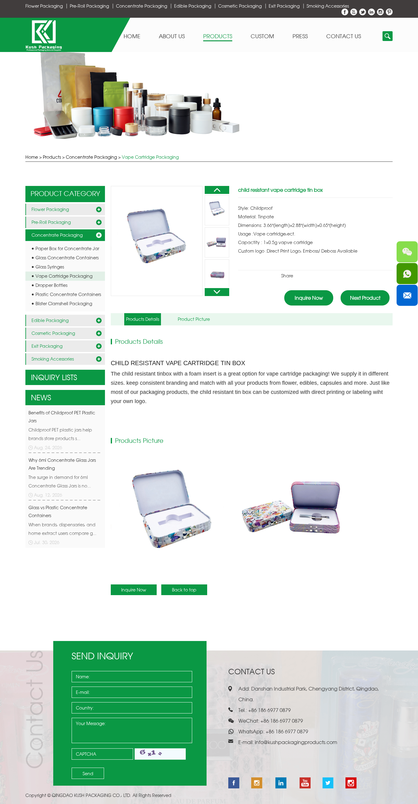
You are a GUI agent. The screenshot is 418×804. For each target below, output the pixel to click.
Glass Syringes (49, 266)
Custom (262, 36)
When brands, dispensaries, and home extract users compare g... (62, 529)
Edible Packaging (192, 6)
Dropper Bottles (51, 285)
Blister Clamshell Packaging (63, 303)
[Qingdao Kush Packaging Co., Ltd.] (43, 49)
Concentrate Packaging (141, 6)
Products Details (142, 319)
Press (300, 36)
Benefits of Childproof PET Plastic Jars (61, 416)
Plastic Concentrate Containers (68, 294)
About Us (172, 36)
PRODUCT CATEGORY (65, 193)
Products (217, 36)
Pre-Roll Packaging (89, 6)
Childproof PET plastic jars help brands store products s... (60, 434)
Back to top (184, 589)
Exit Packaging (284, 6)
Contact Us (343, 36)
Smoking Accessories (328, 6)
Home (132, 36)
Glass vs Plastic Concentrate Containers (57, 511)
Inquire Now (309, 298)
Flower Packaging (44, 6)
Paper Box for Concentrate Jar (67, 248)
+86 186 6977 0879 (286, 731)
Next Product (365, 298)
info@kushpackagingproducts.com (296, 742)
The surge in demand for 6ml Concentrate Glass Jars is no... (59, 481)
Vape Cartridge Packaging (150, 157)
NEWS (41, 397)
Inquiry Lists (54, 377)
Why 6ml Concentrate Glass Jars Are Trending (62, 464)
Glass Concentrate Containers (67, 257)
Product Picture (194, 319)
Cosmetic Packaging (240, 6)
